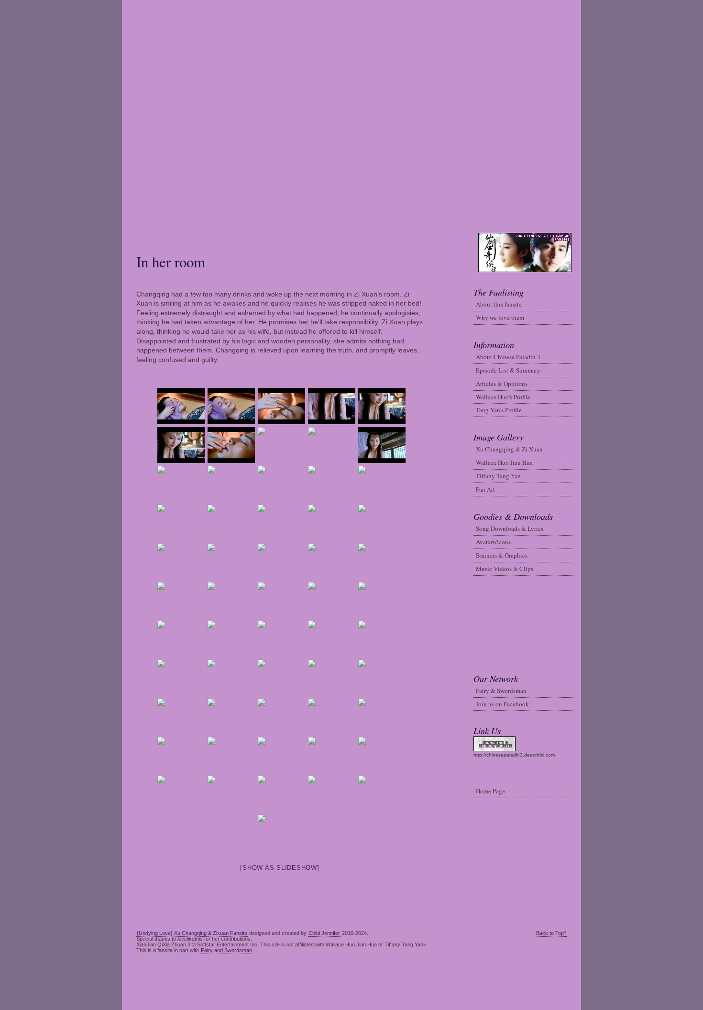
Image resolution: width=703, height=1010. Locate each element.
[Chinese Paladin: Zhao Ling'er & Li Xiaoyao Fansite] (127, 235)
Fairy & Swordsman (501, 690)
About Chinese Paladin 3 (508, 356)
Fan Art (485, 489)
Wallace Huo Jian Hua (504, 462)
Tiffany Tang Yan (498, 476)
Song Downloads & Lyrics (509, 528)
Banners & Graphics (501, 555)
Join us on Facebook (502, 704)
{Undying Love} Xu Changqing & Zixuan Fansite (192, 933)
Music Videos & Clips (504, 568)
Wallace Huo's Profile (503, 397)
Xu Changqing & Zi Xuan (509, 449)
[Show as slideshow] (279, 867)
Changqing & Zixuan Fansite (352, 116)
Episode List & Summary (508, 370)
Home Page (490, 791)
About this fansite (499, 304)
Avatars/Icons (493, 542)
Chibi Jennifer (324, 933)
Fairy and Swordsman (226, 950)
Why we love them (500, 317)
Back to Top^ (551, 933)
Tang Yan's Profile (499, 410)
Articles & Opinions (501, 383)
